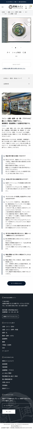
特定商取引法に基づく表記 (10, 376)
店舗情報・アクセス (8, 370)
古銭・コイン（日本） (8, 326)
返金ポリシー (6, 388)
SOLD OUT (16, 64)
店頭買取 (4, 364)
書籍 (3, 342)
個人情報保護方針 (7, 379)
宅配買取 (4, 367)
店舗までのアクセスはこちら (10, 316)
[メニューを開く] (2, 7)
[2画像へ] (17, 47)
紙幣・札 (4, 333)
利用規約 (4, 385)
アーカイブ (5, 351)
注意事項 (6, 84)
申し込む (8, 411)
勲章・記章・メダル (8, 336)
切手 (3, 348)
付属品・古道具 (6, 345)
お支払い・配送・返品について (13, 78)
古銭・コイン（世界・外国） (10, 329)
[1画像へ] (15, 47)
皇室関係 (4, 339)
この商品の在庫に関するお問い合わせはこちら (13, 68)
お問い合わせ (6, 382)
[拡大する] (29, 20)
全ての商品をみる (16, 283)
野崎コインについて (8, 361)
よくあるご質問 (6, 373)
